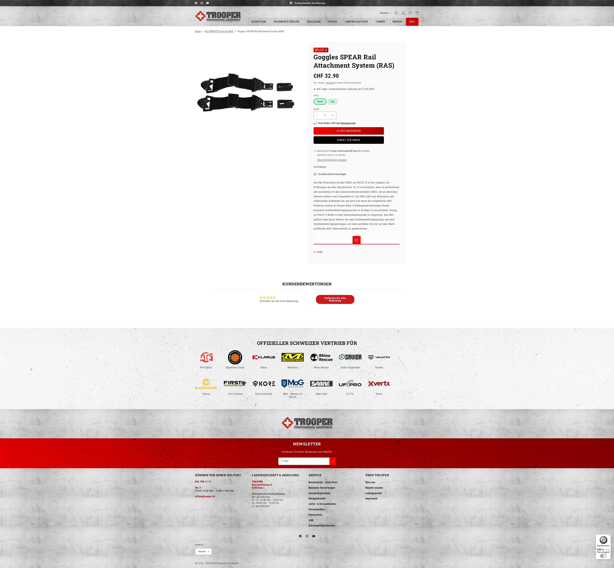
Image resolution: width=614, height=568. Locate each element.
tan (332, 101)
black (320, 101)
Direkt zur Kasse (348, 140)
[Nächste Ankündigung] (350, 3)
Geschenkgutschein (320, 493)
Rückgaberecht (348, 123)
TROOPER (210, 563)
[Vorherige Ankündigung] (263, 3)
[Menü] (609, 536)
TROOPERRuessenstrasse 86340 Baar (262, 484)
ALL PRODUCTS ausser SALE (219, 31)
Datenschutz (316, 514)
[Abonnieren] (332, 461)
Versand (330, 83)
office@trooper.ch (205, 496)
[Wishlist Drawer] (410, 12)
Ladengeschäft (373, 493)
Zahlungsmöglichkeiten (322, 525)
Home (198, 31)
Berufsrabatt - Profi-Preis (323, 482)
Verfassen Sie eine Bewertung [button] (335, 299)
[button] (396, 12)
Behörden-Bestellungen (322, 487)
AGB (311, 520)
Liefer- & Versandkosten (322, 503)
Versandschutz (317, 509)
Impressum (371, 498)
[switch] (603, 556)
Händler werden (374, 487)
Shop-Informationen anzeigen (332, 160)
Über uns (370, 482)
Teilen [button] (320, 252)
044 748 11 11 (203, 481)
